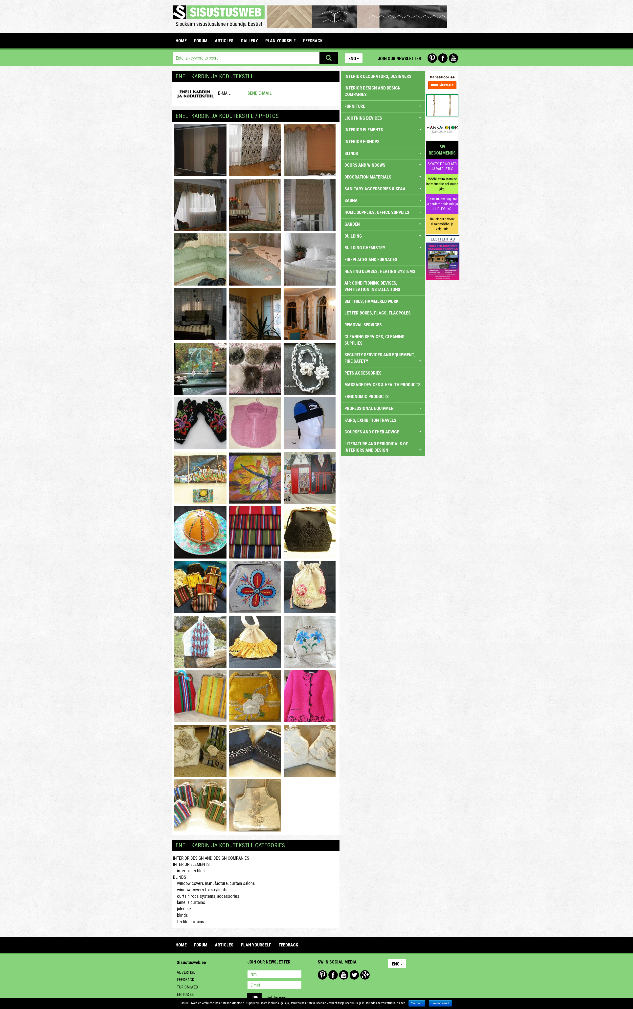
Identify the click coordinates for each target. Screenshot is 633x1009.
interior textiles (189, 870)
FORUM (200, 40)
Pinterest (432, 58)
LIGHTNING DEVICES (363, 118)
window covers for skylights (200, 889)
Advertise (186, 972)
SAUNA (351, 200)
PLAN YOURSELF (280, 40)
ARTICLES (224, 40)
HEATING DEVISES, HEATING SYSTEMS (379, 271)
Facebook (443, 58)
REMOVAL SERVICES (363, 324)
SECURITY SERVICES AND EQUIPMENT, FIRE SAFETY (379, 358)
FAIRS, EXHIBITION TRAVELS (370, 420)
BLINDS (179, 877)
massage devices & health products (382, 384)
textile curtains (188, 921)
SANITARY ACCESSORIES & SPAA (375, 188)
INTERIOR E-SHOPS (362, 141)
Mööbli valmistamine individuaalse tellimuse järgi (442, 184)
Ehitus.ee (185, 994)
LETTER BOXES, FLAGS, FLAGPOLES (377, 312)
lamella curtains (189, 902)
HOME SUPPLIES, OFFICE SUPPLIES (376, 212)
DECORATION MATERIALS (367, 176)
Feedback (185, 979)
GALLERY (249, 40)
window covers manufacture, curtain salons (214, 883)
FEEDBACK (313, 40)
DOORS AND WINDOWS (364, 165)
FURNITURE (354, 106)
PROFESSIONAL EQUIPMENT (370, 408)
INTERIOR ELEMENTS (191, 864)
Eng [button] (352, 58)
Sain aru (417, 1003)
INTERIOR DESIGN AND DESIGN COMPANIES (211, 858)
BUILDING (353, 236)
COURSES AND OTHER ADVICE (371, 431)
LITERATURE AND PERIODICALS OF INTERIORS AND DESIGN (376, 447)
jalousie (182, 908)
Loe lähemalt (440, 1003)
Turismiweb (187, 987)
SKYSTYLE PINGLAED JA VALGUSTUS (442, 166)
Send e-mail (260, 93)
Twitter (354, 975)
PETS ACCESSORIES (363, 373)
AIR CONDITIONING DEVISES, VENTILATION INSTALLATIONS (372, 286)
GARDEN (352, 224)
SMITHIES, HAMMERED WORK (371, 301)
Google (365, 975)
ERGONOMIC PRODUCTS (366, 396)
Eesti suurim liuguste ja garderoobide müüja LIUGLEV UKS (442, 204)
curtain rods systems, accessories (206, 896)
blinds (180, 915)
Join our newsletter (399, 58)
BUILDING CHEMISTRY (364, 247)
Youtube (453, 58)
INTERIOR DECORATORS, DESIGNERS (377, 76)
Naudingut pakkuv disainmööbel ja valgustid (442, 224)
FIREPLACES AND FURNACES (370, 259)
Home (181, 40)
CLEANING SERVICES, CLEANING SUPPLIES (374, 340)
